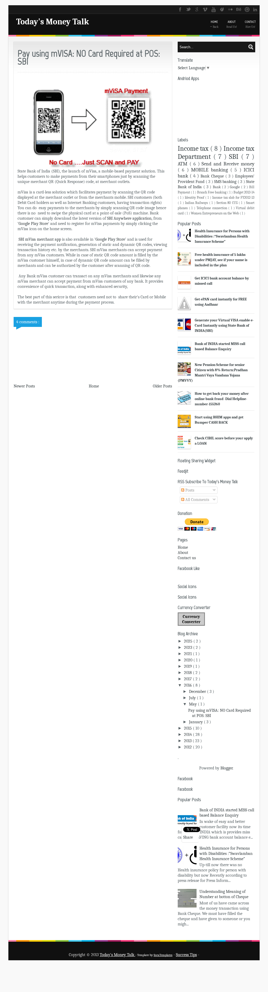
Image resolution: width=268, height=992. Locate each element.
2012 (188, 747)
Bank (217, 187)
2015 (188, 728)
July (193, 698)
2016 (188, 685)
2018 (188, 672)
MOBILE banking (210, 170)
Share (188, 837)
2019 (188, 666)
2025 (188, 641)
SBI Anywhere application (129, 218)
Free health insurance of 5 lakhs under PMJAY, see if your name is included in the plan (221, 259)
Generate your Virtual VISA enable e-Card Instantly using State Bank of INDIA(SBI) (224, 325)
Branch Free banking (212, 192)
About (183, 552)
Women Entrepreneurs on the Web (215, 213)
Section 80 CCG (227, 203)
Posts (189, 490)
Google (235, 187)
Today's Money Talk (52, 21)
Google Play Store (33, 223)
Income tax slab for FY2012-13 (233, 198)
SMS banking (226, 181)
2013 (188, 740)
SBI (235, 156)
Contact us (187, 558)
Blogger (226, 768)
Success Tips (186, 954)
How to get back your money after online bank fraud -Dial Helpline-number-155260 (222, 398)
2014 (188, 734)
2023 (188, 647)
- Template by (153, 955)
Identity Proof (195, 198)
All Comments (196, 499)
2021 (188, 653)
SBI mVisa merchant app (40, 239)
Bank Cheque (212, 176)
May (193, 704)
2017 (188, 679)
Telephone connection (212, 208)
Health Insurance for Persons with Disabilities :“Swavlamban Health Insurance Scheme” (222, 236)
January (196, 722)
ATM (183, 164)
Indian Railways (197, 203)
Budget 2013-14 (243, 192)
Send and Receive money (228, 164)
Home (94, 386)
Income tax (194, 148)
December (198, 691)
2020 (188, 660)
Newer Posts (24, 386)
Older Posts (162, 386)
